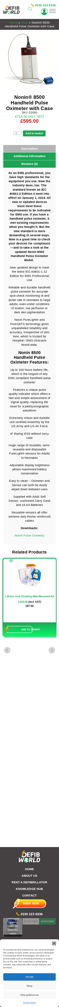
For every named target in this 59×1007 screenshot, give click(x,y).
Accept (29, 976)
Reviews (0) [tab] (29, 164)
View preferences (29, 994)
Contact (29, 895)
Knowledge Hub (29, 889)
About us (29, 875)
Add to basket (34, 133)
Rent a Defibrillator (29, 882)
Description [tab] (29, 148)
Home (13, 22)
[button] (54, 943)
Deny (29, 985)
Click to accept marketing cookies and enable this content (12, 926)
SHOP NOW (31, 903)
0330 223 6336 (31, 914)
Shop (24, 22)
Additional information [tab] (29, 156)
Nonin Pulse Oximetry (29, 535)
